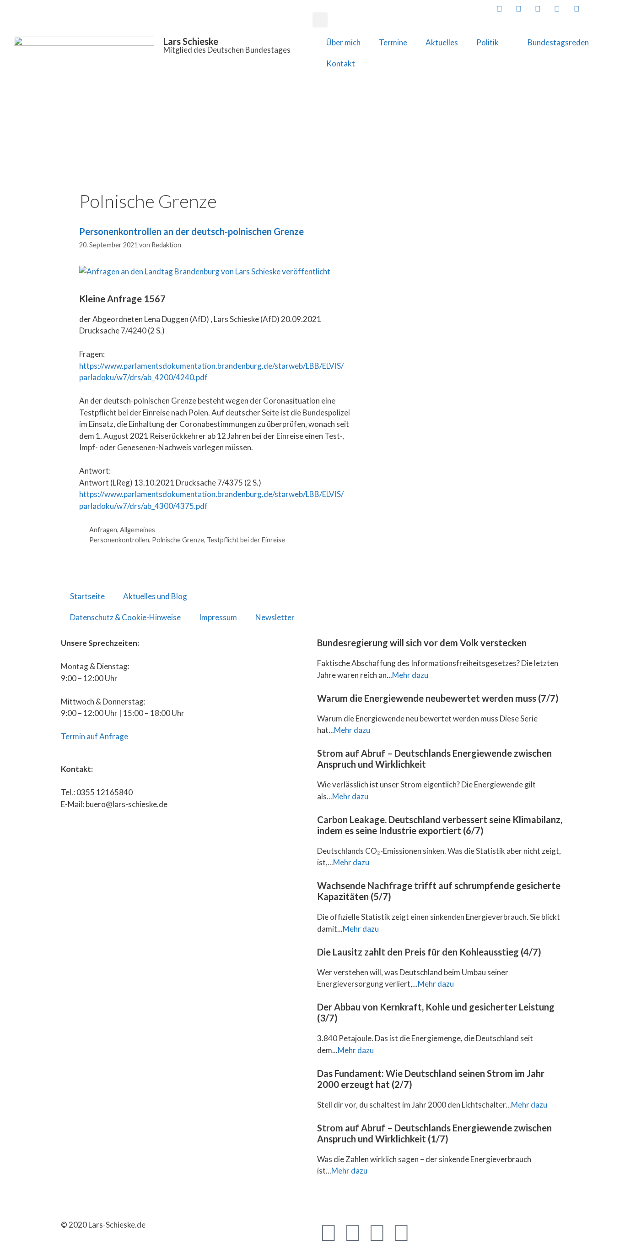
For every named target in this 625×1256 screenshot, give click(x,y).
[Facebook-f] (328, 1232)
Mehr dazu (410, 675)
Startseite (87, 596)
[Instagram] (401, 1232)
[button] (320, 19)
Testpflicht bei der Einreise (246, 540)
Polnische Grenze (178, 540)
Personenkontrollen (119, 540)
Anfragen (103, 530)
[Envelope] (425, 1232)
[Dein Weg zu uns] (614, 8)
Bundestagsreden (558, 42)
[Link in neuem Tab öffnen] (498, 8)
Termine (393, 42)
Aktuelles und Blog (155, 596)
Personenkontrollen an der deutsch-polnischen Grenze (191, 231)
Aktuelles (442, 42)
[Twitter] (352, 1232)
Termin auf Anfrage (94, 736)
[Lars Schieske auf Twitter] (518, 8)
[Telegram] (377, 1232)
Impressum (218, 617)
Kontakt (340, 63)
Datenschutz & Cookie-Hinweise (125, 617)
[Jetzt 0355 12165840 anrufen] (595, 8)
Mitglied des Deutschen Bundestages (227, 50)
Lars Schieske (190, 41)
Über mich (343, 42)
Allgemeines (137, 530)
